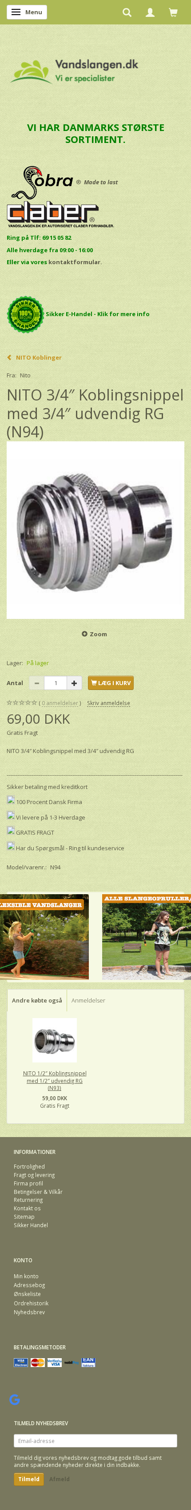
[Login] (150, 12)
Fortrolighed (29, 1166)
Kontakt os (27, 1208)
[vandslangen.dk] (74, 67)
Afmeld (59, 1479)
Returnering (28, 1199)
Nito (25, 375)
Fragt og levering (34, 1174)
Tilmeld (29, 1479)
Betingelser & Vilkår (38, 1191)
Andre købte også (37, 1000)
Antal (15, 683)
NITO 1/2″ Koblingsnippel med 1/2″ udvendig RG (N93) (55, 1080)
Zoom (98, 634)
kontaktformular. (75, 262)
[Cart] (173, 12)
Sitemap (24, 1216)
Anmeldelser (88, 1000)
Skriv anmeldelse (108, 702)
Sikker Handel (31, 1225)
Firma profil (28, 1183)
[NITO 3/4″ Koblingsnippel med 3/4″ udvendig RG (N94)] (95, 530)
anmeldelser (60, 702)
